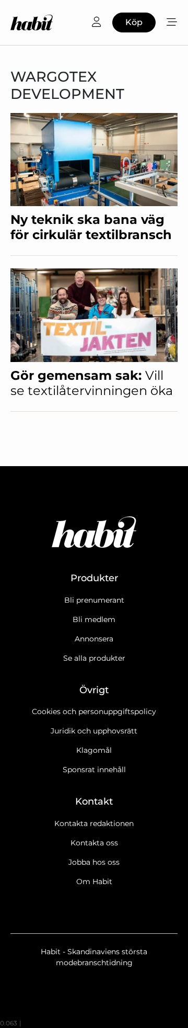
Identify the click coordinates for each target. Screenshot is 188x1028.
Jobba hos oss (94, 862)
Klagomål (94, 750)
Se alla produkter (94, 658)
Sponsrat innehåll (94, 769)
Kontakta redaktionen (94, 823)
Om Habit (94, 881)
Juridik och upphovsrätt (94, 731)
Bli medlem (94, 619)
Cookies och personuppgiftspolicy (94, 711)
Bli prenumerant (94, 600)
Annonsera (94, 638)
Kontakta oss (94, 843)
